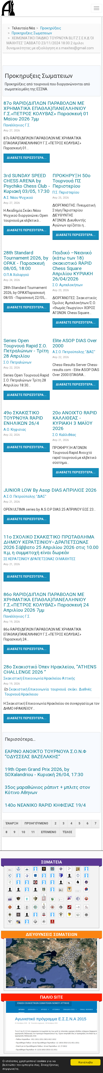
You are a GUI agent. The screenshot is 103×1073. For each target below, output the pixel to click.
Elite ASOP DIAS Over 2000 (74, 343)
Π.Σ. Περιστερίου (65, 192)
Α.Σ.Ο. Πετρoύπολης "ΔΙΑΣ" (73, 352)
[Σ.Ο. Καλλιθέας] (78, 907)
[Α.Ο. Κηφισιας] (18, 875)
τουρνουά (58, 689)
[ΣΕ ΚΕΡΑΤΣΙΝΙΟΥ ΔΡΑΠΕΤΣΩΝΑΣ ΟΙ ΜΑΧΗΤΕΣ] (86, 914)
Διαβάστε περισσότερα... (26, 158)
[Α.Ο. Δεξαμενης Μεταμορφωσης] (86, 868)
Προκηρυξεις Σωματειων (32, 33)
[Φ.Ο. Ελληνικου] (52, 921)
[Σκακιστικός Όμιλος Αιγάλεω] (35, 921)
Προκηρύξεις (50, 28)
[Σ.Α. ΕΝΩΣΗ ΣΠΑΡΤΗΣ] (10, 907)
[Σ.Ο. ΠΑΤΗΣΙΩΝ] (27, 914)
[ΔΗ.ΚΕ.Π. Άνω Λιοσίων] (44, 889)
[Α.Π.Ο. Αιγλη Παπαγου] (86, 875)
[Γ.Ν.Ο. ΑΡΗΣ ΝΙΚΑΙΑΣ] (35, 889)
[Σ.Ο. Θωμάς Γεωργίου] (69, 907)
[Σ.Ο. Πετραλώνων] (44, 914)
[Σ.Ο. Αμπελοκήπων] (52, 907)
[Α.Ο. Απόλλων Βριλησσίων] (78, 869)
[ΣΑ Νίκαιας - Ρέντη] (78, 915)
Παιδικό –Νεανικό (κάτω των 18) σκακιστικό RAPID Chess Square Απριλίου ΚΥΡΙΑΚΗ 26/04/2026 (72, 266)
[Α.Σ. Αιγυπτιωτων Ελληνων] (18, 882)
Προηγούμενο (36, 823)
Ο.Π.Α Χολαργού (16, 275)
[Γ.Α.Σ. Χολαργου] (27, 889)
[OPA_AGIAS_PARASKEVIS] (10, 869)
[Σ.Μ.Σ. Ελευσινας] (27, 907)
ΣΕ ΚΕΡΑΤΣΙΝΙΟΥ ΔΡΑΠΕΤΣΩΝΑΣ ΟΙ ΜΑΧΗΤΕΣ (40, 559)
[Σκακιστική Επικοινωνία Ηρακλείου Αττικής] (10, 921)
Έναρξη (12, 823)
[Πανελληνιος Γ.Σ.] (61, 900)
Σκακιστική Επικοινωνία (29, 689)
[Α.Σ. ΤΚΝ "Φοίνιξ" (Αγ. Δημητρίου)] (61, 882)
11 (33, 832)
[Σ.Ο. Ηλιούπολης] (61, 907)
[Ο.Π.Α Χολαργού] (27, 898)
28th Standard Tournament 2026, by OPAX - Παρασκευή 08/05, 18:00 (26, 260)
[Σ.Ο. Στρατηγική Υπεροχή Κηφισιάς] (52, 914)
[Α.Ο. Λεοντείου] (27, 875)
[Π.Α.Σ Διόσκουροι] (35, 899)
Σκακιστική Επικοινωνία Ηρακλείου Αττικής (39, 678)
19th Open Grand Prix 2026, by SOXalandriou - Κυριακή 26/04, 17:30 (44, 771)
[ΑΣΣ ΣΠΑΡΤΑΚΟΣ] (18, 889)
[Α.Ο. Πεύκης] (61, 875)
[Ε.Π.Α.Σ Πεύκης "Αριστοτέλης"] (78, 891)
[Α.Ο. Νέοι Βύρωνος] (35, 875)
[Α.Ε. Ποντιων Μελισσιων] (35, 868)
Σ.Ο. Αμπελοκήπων (67, 285)
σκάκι (72, 689)
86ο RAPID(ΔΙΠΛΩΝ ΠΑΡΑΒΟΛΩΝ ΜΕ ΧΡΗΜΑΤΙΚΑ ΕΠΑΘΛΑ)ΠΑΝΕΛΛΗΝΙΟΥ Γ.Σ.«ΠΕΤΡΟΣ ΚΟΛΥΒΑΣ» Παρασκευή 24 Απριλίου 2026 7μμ (46, 602)
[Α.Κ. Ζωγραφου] (52, 868)
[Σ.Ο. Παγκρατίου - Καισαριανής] (18, 914)
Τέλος (67, 832)
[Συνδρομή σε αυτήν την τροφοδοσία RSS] (96, 61)
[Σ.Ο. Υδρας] (61, 914)
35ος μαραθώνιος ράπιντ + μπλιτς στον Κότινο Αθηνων (47, 789)
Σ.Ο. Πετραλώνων (18, 362)
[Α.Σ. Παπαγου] (44, 882)
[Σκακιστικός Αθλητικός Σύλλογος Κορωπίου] (18, 922)
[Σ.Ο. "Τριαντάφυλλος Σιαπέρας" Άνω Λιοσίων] (35, 907)
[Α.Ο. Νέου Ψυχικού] (44, 875)
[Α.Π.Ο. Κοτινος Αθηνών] (10, 882)
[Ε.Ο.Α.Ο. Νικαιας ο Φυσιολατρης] (61, 890)
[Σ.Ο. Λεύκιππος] (86, 907)
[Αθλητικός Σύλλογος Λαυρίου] (78, 882)
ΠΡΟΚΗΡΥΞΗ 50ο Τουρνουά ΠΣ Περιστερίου (71, 181)
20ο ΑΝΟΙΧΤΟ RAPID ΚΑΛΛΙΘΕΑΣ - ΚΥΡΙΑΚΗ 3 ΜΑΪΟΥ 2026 (74, 420)
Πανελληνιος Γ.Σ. (17, 125)
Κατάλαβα (85, 1062)
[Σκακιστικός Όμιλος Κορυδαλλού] (44, 921)
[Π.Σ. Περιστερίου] (44, 897)
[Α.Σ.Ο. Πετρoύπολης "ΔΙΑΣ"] (69, 883)
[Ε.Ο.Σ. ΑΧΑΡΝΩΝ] (69, 889)
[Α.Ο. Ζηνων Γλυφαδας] (10, 875)
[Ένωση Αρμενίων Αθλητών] (86, 889)
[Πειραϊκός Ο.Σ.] (78, 898)
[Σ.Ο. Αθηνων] (44, 906)
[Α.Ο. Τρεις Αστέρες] (69, 875)
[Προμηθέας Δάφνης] (86, 898)
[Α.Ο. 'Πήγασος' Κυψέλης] (69, 868)
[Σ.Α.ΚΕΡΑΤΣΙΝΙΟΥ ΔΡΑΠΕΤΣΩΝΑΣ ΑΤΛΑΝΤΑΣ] (18, 907)
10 (23, 832)
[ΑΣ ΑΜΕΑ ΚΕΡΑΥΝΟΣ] (10, 889)
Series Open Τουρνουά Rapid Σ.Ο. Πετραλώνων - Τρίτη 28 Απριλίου (26, 348)
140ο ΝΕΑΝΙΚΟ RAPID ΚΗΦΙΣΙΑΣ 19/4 (45, 805)
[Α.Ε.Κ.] (44, 868)
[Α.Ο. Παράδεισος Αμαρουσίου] (52, 875)
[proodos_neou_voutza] (18, 868)
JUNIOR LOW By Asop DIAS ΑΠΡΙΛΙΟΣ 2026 (50, 490)
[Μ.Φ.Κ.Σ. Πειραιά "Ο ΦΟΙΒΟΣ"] (10, 899)
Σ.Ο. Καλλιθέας (64, 435)
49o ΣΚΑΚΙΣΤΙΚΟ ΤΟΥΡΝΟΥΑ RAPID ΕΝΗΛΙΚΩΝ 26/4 (23, 418)
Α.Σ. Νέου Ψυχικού (18, 198)
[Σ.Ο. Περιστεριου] (35, 914)
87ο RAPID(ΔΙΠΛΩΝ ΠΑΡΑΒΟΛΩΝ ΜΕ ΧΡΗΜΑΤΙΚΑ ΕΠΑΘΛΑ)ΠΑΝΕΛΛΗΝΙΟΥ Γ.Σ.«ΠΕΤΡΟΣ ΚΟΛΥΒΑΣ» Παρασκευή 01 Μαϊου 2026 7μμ (46, 111)
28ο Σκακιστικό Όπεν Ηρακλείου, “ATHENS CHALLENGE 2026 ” (50, 669)
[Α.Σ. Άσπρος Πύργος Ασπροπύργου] (27, 882)
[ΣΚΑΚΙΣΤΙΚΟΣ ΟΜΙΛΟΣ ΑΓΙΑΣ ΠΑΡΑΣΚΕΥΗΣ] (27, 921)
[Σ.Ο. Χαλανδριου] (69, 914)
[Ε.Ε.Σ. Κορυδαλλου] (52, 889)
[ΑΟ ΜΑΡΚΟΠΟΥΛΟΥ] (86, 882)
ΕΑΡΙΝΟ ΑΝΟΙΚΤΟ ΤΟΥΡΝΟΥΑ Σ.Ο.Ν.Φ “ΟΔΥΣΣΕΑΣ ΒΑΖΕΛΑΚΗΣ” (45, 754)
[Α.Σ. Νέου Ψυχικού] (35, 882)
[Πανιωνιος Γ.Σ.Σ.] (69, 898)
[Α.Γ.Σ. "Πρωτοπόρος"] (27, 869)
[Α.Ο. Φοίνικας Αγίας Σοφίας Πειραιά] (78, 875)
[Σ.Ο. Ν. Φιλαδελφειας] (10, 914)
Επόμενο (48, 832)
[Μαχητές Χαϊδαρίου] (18, 899)
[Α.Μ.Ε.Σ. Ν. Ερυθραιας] (61, 868)
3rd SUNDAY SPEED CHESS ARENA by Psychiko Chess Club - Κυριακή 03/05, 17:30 (27, 183)
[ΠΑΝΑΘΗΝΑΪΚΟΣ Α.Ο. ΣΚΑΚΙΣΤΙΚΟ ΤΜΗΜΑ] (52, 899)
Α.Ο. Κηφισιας (15, 429)
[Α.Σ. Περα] (52, 882)
